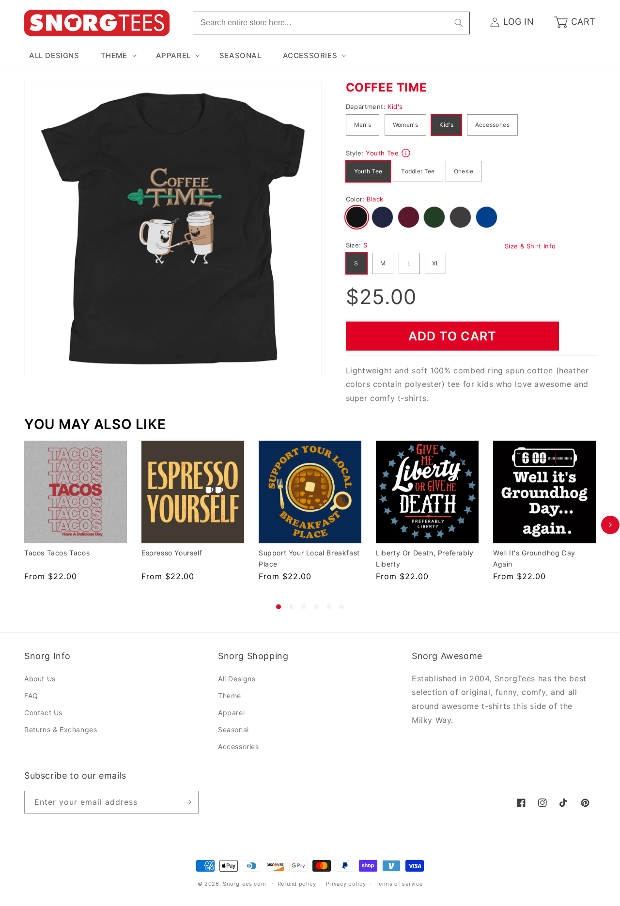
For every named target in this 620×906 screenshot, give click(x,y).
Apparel (231, 712)
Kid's (446, 124)
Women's (405, 124)
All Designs (237, 679)
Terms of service (398, 883)
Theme (229, 695)
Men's (363, 124)
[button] (117, 55)
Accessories (492, 124)
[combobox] (331, 23)
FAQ (31, 695)
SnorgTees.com (244, 883)
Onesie (464, 171)
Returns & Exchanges (60, 729)
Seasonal (233, 729)
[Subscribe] (187, 802)
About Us (40, 679)
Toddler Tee (417, 171)
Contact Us (43, 712)
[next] (610, 525)
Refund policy (297, 883)
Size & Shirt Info (530, 246)
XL (436, 263)
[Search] (458, 22)
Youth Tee (368, 171)
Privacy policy (346, 883)
